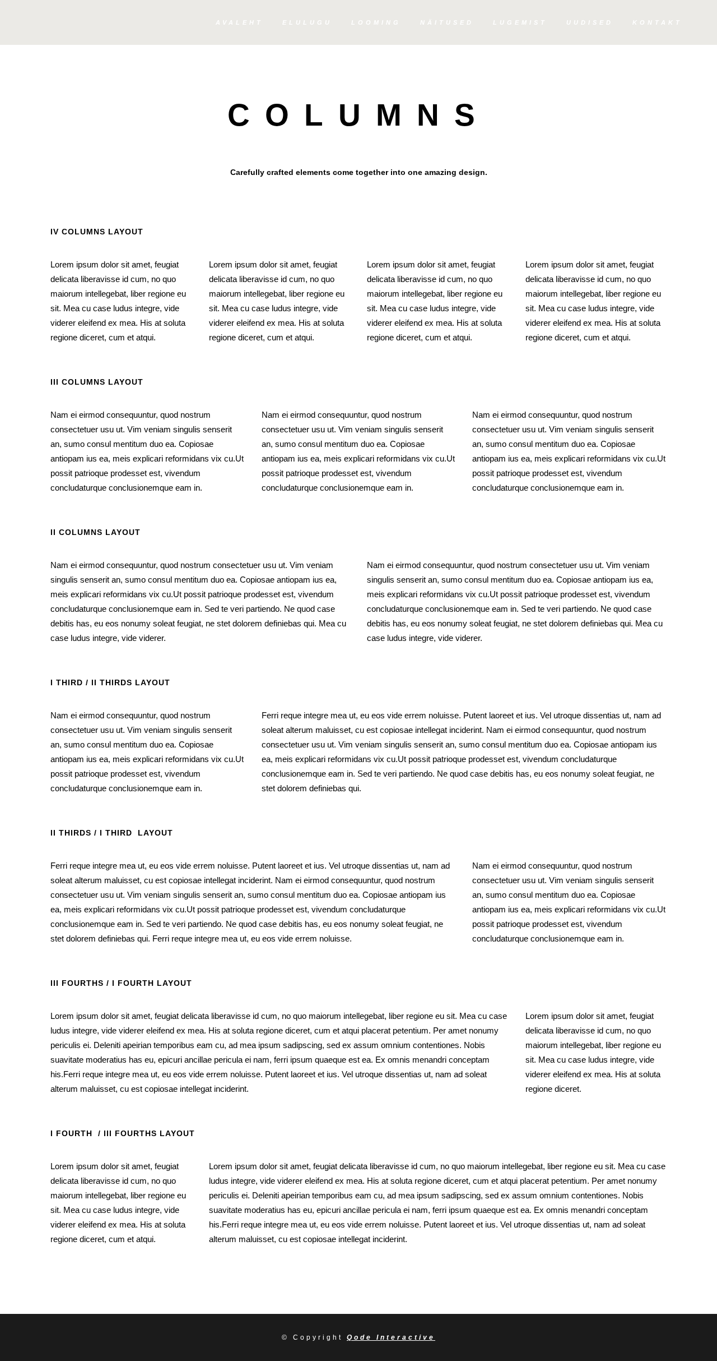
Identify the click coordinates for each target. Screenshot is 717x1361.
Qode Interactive (391, 1337)
